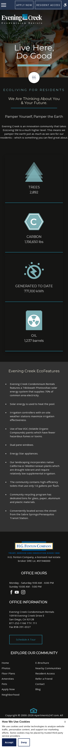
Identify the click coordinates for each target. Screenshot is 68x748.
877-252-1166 (23, 623)
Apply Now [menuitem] (8, 689)
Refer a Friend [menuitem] (43, 678)
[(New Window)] (11, 592)
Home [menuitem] (5, 662)
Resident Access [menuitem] (45, 673)
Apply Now (24, 5)
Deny (24, 742)
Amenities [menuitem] (8, 678)
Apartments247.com (46, 715)
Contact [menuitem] (40, 684)
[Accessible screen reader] (65, 5)
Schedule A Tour (26, 639)
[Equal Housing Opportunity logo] (33, 710)
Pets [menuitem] (4, 684)
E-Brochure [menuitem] (42, 662)
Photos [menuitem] (6, 668)
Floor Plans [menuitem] (8, 673)
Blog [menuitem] (38, 689)
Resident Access (48, 5)
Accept (9, 742)
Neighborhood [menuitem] (10, 694)
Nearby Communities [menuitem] (48, 668)
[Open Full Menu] (4, 5)
